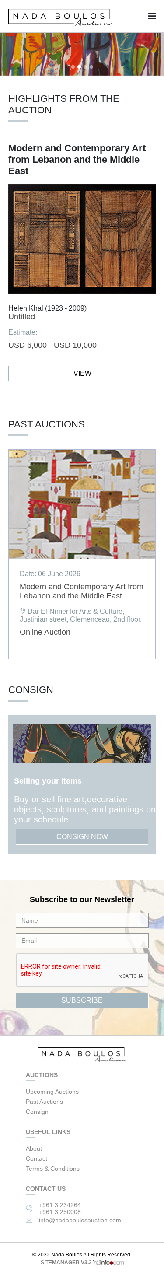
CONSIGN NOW (82, 836)
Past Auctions (44, 1101)
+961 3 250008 (60, 1211)
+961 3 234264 (60, 1204)
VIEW (82, 373)
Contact (36, 1158)
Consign (37, 1111)
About (34, 1148)
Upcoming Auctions (52, 1091)
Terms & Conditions (53, 1168)
